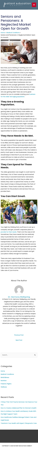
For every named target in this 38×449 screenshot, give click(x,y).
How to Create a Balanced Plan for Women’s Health (18, 408)
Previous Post (19, 335)
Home (3, 371)
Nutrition (4, 381)
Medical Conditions (7, 374)
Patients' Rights (6, 384)
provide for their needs (9, 232)
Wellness (4, 387)
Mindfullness (5, 377)
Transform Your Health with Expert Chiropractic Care (19, 423)
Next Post (19, 340)
